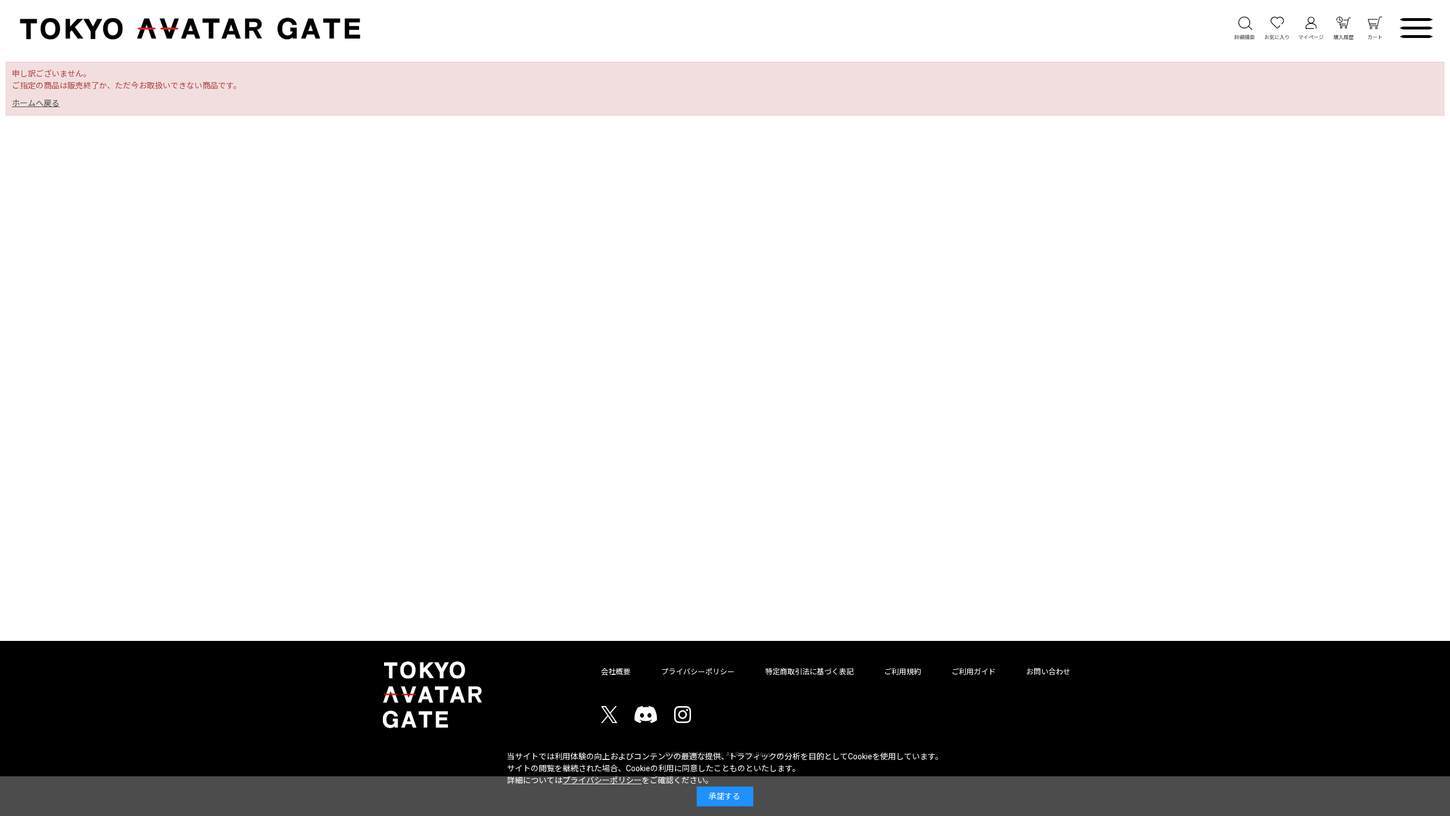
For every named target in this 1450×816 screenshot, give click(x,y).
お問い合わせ (1048, 672)
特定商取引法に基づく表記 (809, 672)
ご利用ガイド (974, 672)
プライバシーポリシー (698, 672)
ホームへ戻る (35, 103)
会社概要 (615, 672)
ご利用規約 (902, 672)
